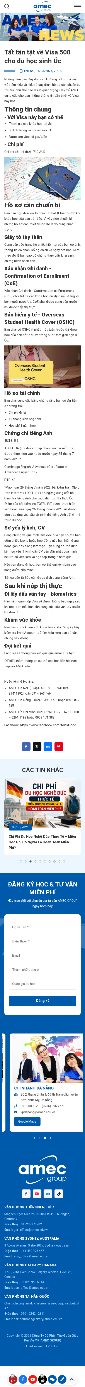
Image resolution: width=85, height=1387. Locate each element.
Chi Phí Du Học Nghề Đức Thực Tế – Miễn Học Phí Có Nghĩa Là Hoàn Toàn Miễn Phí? (42, 842)
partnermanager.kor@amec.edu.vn (38, 1319)
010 (23, 1313)
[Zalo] (48, 1193)
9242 (32, 1313)
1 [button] (21, 861)
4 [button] (35, 861)
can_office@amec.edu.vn (31, 1287)
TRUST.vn (53, 1346)
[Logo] (43, 6)
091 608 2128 (24, 1106)
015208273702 (31, 1224)
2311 (41, 1313)
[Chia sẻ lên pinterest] (58, 746)
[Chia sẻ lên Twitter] (37, 746)
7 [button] (50, 861)
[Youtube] (37, 1193)
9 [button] (59, 861)
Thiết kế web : (35, 1346)
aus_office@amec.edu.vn (31, 1256)
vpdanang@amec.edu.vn (32, 1112)
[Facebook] (26, 1193)
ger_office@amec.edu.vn (31, 1229)
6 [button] (45, 861)
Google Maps (22, 1121)
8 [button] (54, 861)
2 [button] (26, 861)
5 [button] (40, 861)
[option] (42, 27)
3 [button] (30, 861)
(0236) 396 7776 (47, 1106)
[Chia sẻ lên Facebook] (26, 746)
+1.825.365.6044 (32, 1282)
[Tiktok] (58, 1193)
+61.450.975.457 (32, 1251)
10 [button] (64, 861)
